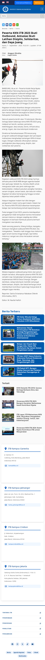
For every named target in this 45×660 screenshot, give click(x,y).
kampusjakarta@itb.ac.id (15, 586)
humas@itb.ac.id (13, 466)
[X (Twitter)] (22, 644)
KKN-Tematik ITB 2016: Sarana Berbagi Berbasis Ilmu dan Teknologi (29, 390)
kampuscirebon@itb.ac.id (15, 544)
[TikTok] (27, 644)
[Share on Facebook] (7, 24)
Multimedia (22, 656)
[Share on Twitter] (3, 24)
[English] (7, 2)
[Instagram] (17, 644)
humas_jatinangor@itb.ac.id (16, 505)
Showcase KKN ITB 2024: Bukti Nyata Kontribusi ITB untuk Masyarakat (29, 430)
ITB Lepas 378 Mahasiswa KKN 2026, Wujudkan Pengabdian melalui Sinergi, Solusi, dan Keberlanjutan (29, 417)
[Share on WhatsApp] (17, 24)
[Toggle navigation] (42, 16)
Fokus (29, 652)
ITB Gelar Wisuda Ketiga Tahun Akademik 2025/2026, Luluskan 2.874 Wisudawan (28, 319)
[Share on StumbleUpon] (14, 24)
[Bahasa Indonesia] (3, 2)
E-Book (36, 652)
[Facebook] (12, 644)
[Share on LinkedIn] (10, 24)
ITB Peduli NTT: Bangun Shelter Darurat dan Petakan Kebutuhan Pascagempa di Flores (29, 371)
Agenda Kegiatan (19, 652)
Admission (38, 3)
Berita (11, 28)
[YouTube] (32, 644)
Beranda (4, 28)
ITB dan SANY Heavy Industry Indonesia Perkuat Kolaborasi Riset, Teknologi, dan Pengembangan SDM (29, 359)
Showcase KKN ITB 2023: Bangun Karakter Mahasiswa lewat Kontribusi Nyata (29, 403)
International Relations (23, 3)
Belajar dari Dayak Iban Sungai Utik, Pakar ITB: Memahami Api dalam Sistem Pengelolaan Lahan (29, 347)
